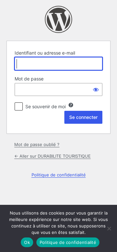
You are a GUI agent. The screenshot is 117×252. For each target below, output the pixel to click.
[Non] (109, 228)
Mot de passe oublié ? (36, 144)
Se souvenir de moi (45, 106)
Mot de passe (29, 78)
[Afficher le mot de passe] (95, 89)
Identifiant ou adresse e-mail (45, 53)
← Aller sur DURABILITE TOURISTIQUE (52, 156)
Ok (27, 242)
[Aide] (71, 105)
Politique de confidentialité (59, 174)
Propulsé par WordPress (58, 19)
